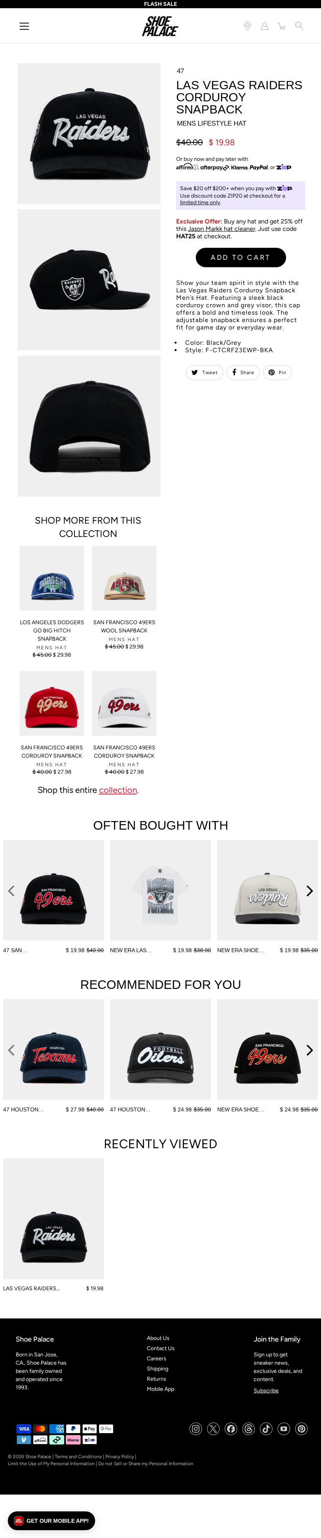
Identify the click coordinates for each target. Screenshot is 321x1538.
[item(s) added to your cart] (282, 26)
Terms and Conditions (78, 1456)
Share (247, 372)
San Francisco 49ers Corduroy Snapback (52, 751)
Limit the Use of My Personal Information (51, 1463)
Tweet (210, 372)
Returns (156, 1379)
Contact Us (161, 1348)
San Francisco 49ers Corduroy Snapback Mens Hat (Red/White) (51, 681)
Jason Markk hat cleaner (221, 228)
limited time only (200, 202)
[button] (51, 1520)
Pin (283, 372)
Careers (156, 1358)
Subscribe (266, 1390)
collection (118, 790)
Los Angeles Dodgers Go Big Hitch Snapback (52, 630)
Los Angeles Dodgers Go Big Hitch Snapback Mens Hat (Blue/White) (51, 556)
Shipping (157, 1368)
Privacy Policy (119, 1456)
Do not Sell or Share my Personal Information (145, 1463)
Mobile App (160, 1389)
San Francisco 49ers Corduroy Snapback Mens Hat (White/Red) (123, 681)
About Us (158, 1338)
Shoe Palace (38, 1456)
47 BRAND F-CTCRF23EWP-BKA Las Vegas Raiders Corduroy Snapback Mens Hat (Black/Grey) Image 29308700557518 (81, 73)
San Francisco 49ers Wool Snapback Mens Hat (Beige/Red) (124, 556)
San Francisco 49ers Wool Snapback (124, 626)
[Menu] (24, 26)
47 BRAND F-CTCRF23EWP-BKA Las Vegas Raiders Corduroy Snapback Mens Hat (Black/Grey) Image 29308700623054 (81, 366)
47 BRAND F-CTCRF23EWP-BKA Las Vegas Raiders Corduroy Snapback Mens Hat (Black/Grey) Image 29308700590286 (81, 219)
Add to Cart (241, 257)
